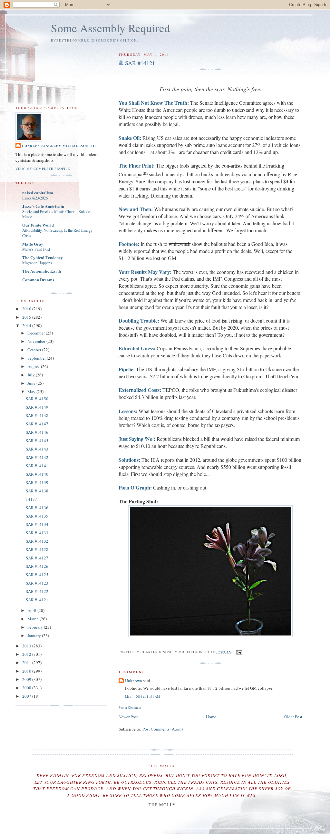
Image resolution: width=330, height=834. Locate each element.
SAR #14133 (37, 533)
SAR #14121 (140, 63)
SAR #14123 (37, 583)
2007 (27, 696)
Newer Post (128, 717)
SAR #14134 (37, 524)
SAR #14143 (37, 449)
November (36, 341)
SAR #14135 (37, 516)
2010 (27, 671)
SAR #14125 (37, 574)
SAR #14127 (37, 558)
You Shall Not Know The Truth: (154, 102)
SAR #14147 (37, 424)
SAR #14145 (37, 440)
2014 (27, 325)
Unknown (133, 681)
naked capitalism (37, 192)
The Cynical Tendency (42, 257)
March (33, 619)
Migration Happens (37, 262)
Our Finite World (38, 225)
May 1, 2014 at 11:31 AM (142, 696)
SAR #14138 (37, 491)
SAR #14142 (37, 457)
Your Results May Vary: (145, 272)
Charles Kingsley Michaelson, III (59, 145)
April (32, 610)
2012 (27, 654)
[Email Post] (238, 652)
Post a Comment (130, 707)
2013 (27, 646)
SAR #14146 (37, 432)
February (35, 627)
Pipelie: (127, 369)
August (34, 366)
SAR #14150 (37, 399)
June (31, 383)
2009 (27, 679)
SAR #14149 (37, 407)
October (34, 350)
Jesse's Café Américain (43, 206)
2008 (27, 688)
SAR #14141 (37, 466)
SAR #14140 (37, 474)
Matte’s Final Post (36, 249)
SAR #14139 (37, 482)
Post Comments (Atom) (162, 729)
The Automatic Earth (41, 271)
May (31, 391)
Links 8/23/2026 (35, 197)
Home (211, 717)
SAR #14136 (37, 507)
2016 (27, 309)
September (37, 358)
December (36, 333)
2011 (27, 662)
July (31, 375)
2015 (27, 317)
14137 (31, 499)
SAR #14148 (37, 415)
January (34, 635)
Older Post (293, 717)
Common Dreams (38, 279)
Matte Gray (32, 244)
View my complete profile (42, 168)
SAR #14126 (37, 566)
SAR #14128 (37, 549)
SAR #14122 (37, 591)
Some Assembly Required (110, 27)
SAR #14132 (37, 541)
